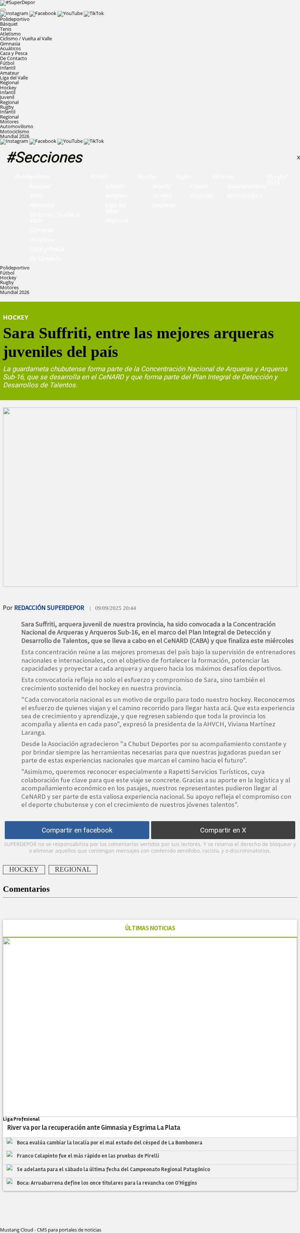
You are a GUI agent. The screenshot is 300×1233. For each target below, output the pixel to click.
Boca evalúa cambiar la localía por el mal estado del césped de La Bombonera (109, 1142)
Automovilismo (16, 126)
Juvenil (7, 97)
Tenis (5, 29)
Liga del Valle (14, 77)
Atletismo (10, 33)
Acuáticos (10, 48)
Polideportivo (32, 176)
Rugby (183, 176)
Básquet (9, 24)
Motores (222, 176)
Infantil (7, 67)
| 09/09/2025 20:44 (113, 608)
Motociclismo (14, 131)
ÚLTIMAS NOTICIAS (150, 928)
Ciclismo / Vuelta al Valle (26, 38)
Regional (9, 82)
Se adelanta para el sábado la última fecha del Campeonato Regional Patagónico (113, 1169)
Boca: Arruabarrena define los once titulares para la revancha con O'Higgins (107, 1183)
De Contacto (13, 58)
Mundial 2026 (14, 136)
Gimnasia (10, 43)
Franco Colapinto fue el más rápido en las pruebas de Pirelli (88, 1155)
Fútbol (98, 176)
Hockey (147, 176)
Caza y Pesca (13, 53)
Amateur (9, 73)
